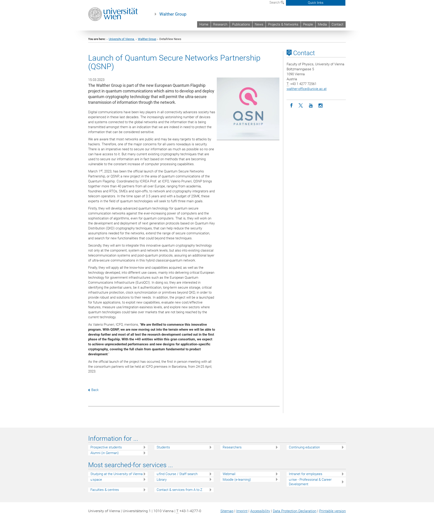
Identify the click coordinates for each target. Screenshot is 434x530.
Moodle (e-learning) (237, 480)
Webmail (229, 474)
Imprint (242, 511)
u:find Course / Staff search (177, 474)
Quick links (315, 3)
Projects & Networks (283, 24)
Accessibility (260, 511)
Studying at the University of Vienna (116, 474)
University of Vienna (122, 39)
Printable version (332, 511)
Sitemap (227, 511)
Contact (337, 24)
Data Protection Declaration (294, 511)
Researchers (232, 447)
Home (203, 24)
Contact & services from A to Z (179, 490)
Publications (241, 24)
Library (162, 480)
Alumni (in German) (104, 453)
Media (322, 24)
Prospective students (106, 447)
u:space (96, 480)
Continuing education (304, 447)
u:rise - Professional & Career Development (310, 482)
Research (220, 24)
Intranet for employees (305, 474)
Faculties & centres (104, 490)
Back (95, 390)
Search (275, 2)
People (308, 24)
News (259, 24)
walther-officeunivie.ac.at (307, 89)
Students (163, 447)
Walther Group (172, 14)
